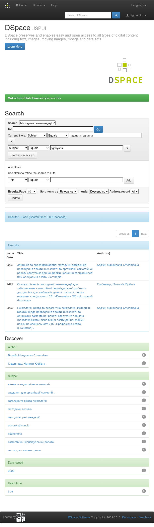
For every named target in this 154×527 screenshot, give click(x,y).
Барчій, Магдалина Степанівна (118, 265)
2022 (11, 471)
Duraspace (129, 517)
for (10, 129)
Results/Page (17, 191)
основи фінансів (18, 425)
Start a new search (22, 155)
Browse (38, 5)
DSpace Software (79, 517)
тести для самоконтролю (24, 450)
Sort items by (49, 191)
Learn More (14, 46)
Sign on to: (136, 15)
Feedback (145, 517)
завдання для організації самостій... (31, 392)
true (10, 491)
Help (54, 5)
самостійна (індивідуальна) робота (31, 442)
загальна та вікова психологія (27, 401)
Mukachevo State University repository (34, 98)
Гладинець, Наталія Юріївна (116, 284)
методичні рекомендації (24, 417)
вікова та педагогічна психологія (29, 384)
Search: (13, 123)
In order (83, 191)
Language (137, 5)
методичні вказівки (20, 409)
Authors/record (119, 191)
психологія (15, 433)
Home (22, 5)
